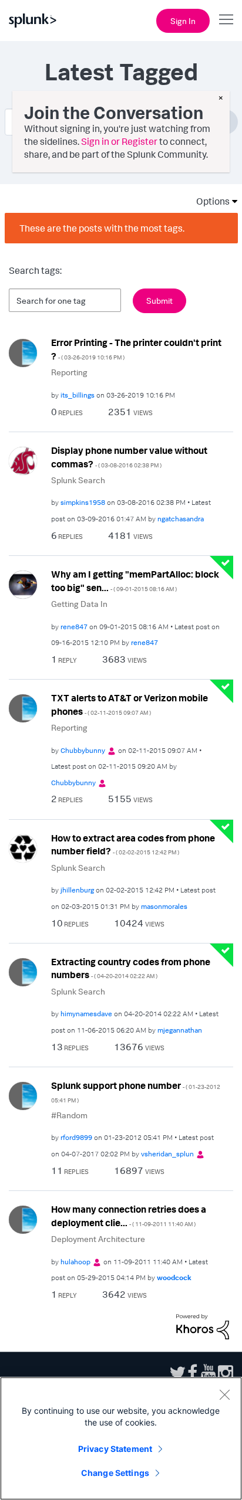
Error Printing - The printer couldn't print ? (136, 349)
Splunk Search (78, 480)
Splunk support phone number (135, 1092)
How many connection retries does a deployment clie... (128, 1215)
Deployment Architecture (98, 1239)
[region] (121, 1438)
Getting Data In (79, 604)
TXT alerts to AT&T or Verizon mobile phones (129, 704)
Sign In (183, 21)
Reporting (69, 372)
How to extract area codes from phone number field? (133, 844)
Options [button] (209, 201)
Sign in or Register (119, 141)
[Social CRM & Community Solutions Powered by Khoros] (202, 1326)
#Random (69, 1115)
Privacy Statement (115, 1449)
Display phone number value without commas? (129, 457)
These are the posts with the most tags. (101, 228)
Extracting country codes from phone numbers (130, 968)
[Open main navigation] (226, 19)
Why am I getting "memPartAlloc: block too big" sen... (135, 580)
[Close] (224, 1394)
